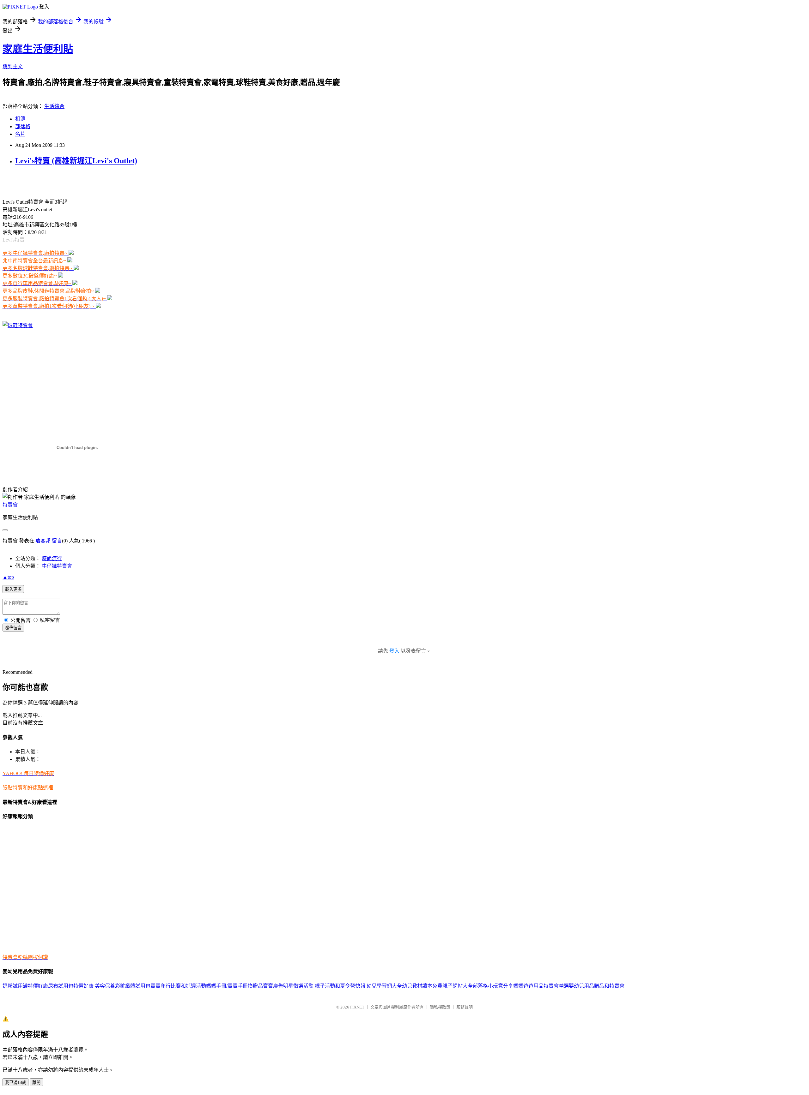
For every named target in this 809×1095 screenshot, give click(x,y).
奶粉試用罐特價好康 (25, 986)
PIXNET (357, 1007)
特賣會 (10, 504)
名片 (20, 134)
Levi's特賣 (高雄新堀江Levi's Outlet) (76, 161)
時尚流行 (52, 558)
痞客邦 (43, 540)
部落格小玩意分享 (493, 986)
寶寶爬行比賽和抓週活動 (178, 986)
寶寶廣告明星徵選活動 (288, 986)
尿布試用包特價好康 (71, 986)
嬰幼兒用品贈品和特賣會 (596, 986)
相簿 (20, 119)
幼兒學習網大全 (384, 986)
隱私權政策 (440, 1007)
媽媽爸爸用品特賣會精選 (541, 986)
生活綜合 (54, 106)
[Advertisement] (76, 181)
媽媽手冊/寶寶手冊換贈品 (234, 986)
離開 (36, 1082)
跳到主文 (13, 66)
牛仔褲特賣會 (57, 566)
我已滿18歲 (15, 1082)
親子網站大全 (457, 986)
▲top (8, 577)
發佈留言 (13, 627)
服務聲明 (464, 1007)
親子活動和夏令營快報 (340, 986)
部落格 (22, 126)
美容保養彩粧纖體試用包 (122, 986)
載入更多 (13, 589)
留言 (57, 540)
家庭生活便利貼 (38, 49)
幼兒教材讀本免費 (422, 986)
